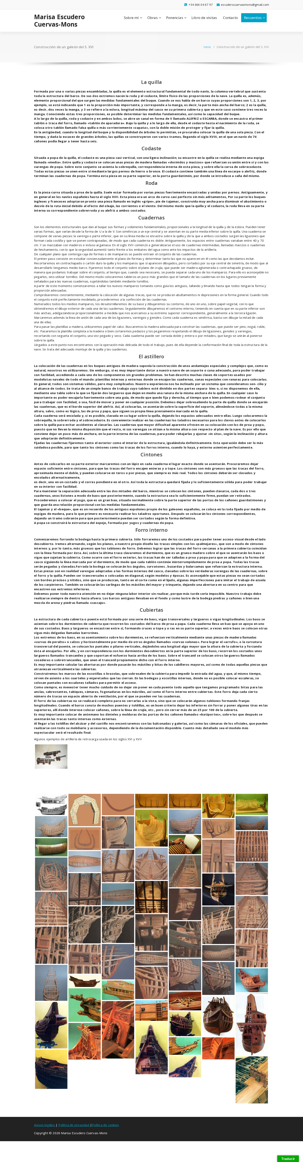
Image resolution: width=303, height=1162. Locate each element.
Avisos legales (45, 1125)
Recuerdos (253, 17)
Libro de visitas (204, 17)
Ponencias (174, 17)
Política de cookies (105, 1125)
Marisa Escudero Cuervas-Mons (59, 20)
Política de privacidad (74, 1125)
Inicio (207, 47)
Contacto (230, 17)
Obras (152, 17)
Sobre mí (131, 17)
